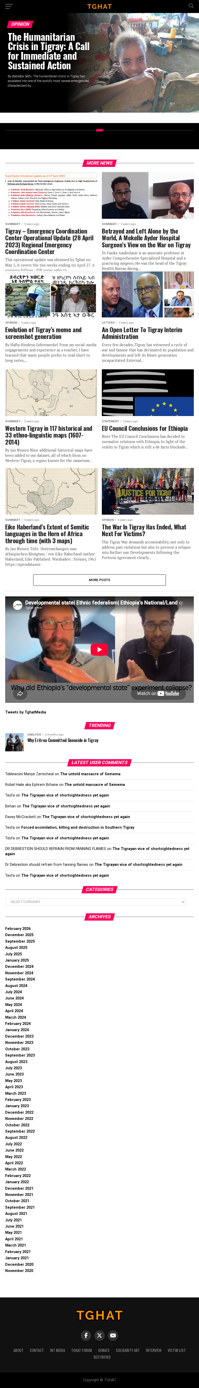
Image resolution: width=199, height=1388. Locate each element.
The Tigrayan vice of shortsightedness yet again (65, 795)
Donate (104, 1350)
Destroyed (102, 1357)
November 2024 (19, 973)
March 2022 (15, 1169)
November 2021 (19, 1195)
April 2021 (14, 1239)
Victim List (177, 1350)
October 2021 (17, 1201)
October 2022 (17, 1125)
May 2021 (13, 1232)
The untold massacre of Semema (90, 774)
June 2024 (14, 998)
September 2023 (20, 1055)
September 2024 (20, 979)
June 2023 (14, 1074)
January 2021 (17, 1258)
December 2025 (19, 935)
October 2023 (17, 1049)
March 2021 (15, 1245)
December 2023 (19, 1036)
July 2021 (13, 1220)
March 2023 (15, 1093)
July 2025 (13, 954)
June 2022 (14, 1150)
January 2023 (17, 1106)
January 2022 (17, 1182)
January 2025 (17, 960)
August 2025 (16, 947)
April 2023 (14, 1087)
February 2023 (18, 1100)
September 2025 (20, 941)
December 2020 (19, 1264)
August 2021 (16, 1214)
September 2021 (20, 1207)
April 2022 (14, 1163)
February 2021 (18, 1252)
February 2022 (18, 1176)
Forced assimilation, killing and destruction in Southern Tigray (77, 827)
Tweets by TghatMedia (25, 712)
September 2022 (20, 1131)
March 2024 (15, 1017)
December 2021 (19, 1188)
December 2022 (19, 1112)
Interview (153, 1350)
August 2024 (16, 986)
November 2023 (19, 1042)
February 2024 (18, 1024)
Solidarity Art (128, 1350)
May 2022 (13, 1157)
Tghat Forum (81, 1350)
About (18, 1350)
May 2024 (13, 1005)
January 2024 (17, 1030)
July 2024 (13, 992)
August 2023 (16, 1062)
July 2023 (13, 1068)
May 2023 (13, 1081)
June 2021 (14, 1226)
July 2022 (13, 1144)
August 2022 (16, 1137)
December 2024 (19, 966)
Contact (37, 1350)
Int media (57, 1350)
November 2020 (19, 1271)
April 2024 (14, 1011)
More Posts (99, 580)
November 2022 (19, 1119)
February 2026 (18, 929)
